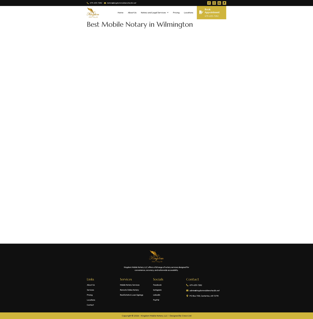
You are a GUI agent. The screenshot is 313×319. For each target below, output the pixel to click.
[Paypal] (224, 3)
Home (120, 12)
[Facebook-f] (209, 3)
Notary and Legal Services (153, 12)
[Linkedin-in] (219, 3)
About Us (132, 12)
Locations (188, 12)
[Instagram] (214, 3)
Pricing (176, 12)
